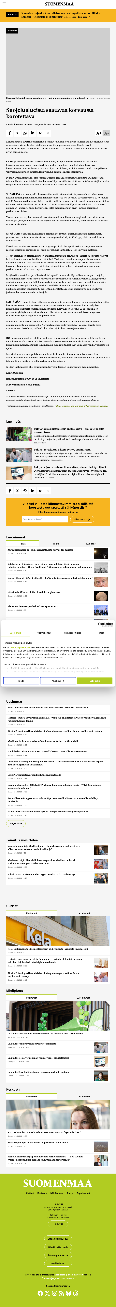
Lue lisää (83, 16)
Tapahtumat (83, 1193)
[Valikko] (4, 4)
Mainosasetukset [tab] (72, 633)
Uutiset (10, 553)
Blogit (70, 1193)
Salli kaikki (95, 681)
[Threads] (76, 1295)
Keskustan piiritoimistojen (68, 1274)
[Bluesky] (69, 1295)
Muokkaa (56, 681)
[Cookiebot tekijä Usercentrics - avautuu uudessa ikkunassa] (100, 625)
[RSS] (62, 1294)
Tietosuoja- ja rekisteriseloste (58, 1278)
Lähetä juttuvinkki (58, 1247)
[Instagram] (55, 1294)
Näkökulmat (57, 1193)
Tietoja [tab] (100, 633)
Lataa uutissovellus (58, 1238)
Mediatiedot (58, 1263)
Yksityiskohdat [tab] (43, 633)
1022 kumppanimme (19, 647)
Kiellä (21, 681)
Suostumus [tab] (15, 633)
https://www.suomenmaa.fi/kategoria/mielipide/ (81, 405)
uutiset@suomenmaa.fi (58, 1209)
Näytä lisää (16, 823)
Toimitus (58, 1223)
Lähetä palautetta (58, 1255)
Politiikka (12, 14)
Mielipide (12, 30)
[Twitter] (48, 1295)
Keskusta (42, 1193)
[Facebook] (41, 1294)
